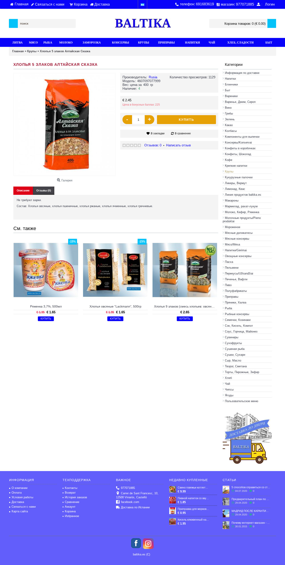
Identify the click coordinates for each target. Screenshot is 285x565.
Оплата (17, 492)
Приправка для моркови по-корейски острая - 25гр (193, 509)
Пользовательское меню (241, 401)
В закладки (158, 133)
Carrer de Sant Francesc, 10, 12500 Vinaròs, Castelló (137, 495)
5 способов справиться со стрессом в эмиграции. (251, 487)
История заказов (76, 497)
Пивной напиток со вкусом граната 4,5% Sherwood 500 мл (193, 498)
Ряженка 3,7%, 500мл (46, 306)
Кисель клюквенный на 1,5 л (193, 519)
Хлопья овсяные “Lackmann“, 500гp (115, 306)
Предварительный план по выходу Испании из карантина (251, 499)
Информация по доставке (242, 73)
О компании (19, 488)
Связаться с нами (24, 506)
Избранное (72, 516)
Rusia (153, 77)
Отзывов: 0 (152, 145)
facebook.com (130, 502)
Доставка (18, 502)
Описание (23, 190)
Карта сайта (20, 511)
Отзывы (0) (43, 190)
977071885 (128, 488)
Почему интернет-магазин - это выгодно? (251, 522)
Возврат (70, 492)
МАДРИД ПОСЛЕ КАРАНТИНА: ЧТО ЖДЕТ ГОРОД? (251, 511)
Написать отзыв (178, 145)
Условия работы (22, 497)
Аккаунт (70, 506)
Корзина (70, 511)
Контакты (71, 488)
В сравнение (183, 133)
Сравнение (72, 502)
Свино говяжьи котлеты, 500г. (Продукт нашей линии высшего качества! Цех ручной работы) (193, 487)
